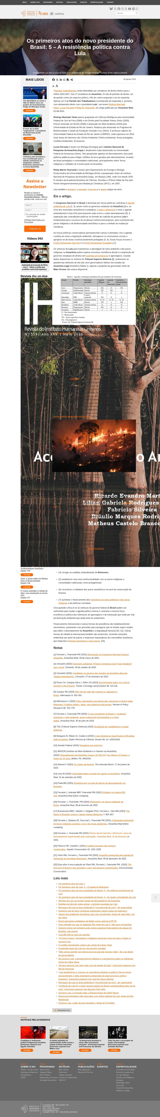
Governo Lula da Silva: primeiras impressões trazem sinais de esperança (92, 911)
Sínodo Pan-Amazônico (124, 1088)
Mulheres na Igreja (123, 1091)
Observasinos (45, 1070)
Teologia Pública (46, 1072)
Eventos (83, 2)
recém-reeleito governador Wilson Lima (72, 416)
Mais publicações (84, 1070)
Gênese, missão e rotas (29, 1070)
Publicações (72, 2)
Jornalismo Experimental (68, 1077)
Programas (47, 2)
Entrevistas (63, 1072)
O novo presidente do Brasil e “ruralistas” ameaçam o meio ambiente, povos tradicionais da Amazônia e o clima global (90, 717)
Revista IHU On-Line (85, 1072)
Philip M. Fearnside (85, 108)
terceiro (93, 189)
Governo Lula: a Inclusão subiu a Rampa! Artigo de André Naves (88, 993)
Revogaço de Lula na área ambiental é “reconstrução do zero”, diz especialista (95, 907)
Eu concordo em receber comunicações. (35, 215)
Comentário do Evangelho (125, 1070)
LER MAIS (29, 110)
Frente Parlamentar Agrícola (67, 243)
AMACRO (74, 379)
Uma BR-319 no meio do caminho (74, 935)
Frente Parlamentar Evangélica (98, 243)
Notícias (59, 2)
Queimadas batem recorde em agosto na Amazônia (96, 774)
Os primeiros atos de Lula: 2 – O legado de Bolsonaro (83, 887)
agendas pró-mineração (97, 256)
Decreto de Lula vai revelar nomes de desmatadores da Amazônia (89, 901)
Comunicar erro (62, 1010)
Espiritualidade (97, 2)
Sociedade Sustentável (48, 1080)
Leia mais (27, 575)
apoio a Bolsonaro (107, 210)
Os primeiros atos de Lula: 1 (71, 884)
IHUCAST (62, 1080)
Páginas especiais (65, 1075)
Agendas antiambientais (65, 91)
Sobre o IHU (35, 2)
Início (24, 2)
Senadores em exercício (91, 745)
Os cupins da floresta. (84, 764)
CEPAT (23, 1077)
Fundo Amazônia (96, 548)
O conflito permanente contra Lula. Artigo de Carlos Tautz (85, 945)
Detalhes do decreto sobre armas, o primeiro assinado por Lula (87, 904)
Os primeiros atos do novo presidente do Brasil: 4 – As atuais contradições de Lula (97, 897)
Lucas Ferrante (67, 108)
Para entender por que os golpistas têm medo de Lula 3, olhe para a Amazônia (95, 924)
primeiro (72, 189)
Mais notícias (64, 1070)
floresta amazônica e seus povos (84, 641)
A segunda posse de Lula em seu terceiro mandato (82, 948)
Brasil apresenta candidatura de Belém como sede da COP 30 (87, 921)
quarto (103, 189)
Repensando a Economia (49, 1077)
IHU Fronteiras (45, 1075)
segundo (82, 189)
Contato (110, 2)
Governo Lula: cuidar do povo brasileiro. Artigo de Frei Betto (86, 1003)
